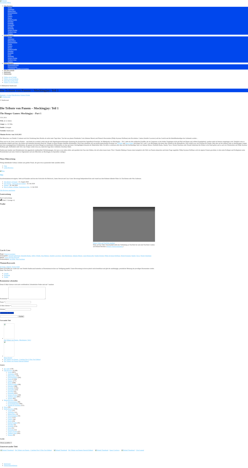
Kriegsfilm (11, 25)
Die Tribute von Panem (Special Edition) (16, 361)
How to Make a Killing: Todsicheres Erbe (16, 187)
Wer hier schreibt (9, 70)
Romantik (11, 28)
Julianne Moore (77, 256)
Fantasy (10, 16)
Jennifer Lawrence (55, 256)
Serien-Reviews (9, 35)
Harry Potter (129, 143)
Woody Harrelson (145, 256)
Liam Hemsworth (88, 256)
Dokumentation (12, 13)
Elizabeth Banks (26, 256)
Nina (1, 175)
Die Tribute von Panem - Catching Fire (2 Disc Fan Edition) (22, 359)
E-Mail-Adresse (5, 305)
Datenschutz (7, 74)
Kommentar (4, 298)
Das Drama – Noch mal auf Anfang (15, 183)
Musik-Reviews (9, 63)
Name (2, 302)
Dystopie (3, 267)
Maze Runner (8, 358)
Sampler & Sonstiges (14, 405)
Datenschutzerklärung (10, 465)
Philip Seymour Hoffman (112, 256)
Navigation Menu (5, 2)
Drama (10, 14)
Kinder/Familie (12, 20)
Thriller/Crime (12, 32)
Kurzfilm (10, 27)
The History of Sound (10, 182)
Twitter (6, 277)
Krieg (9, 54)
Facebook (7, 275)
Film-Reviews (8, 6)
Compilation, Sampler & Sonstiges (18, 68)
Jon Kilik (12, 259)
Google (6, 273)
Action (10, 7)
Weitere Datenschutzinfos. (115, 246)
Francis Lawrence (9, 254)
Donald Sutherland (14, 256)
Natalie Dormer (99, 256)
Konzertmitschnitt (13, 65)
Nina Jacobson (20, 259)
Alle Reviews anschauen (7, 190)
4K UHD (7, 369)
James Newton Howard (12, 257)
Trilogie (8, 267)
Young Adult (16, 267)
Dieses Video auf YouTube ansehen (104, 243)
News (5, 407)
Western (10, 34)
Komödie (10, 23)
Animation (11, 9)
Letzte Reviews (8, 168)
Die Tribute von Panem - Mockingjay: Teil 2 (17, 340)
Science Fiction (12, 30)
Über (5, 166)
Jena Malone (45, 256)
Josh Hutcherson (67, 256)
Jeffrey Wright (36, 256)
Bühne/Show (12, 11)
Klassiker (10, 21)
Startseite (3, 95)
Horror (10, 18)
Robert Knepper (126, 256)
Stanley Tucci (135, 256)
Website (2, 309)
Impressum (7, 72)
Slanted (6, 185)
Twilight (119, 143)
